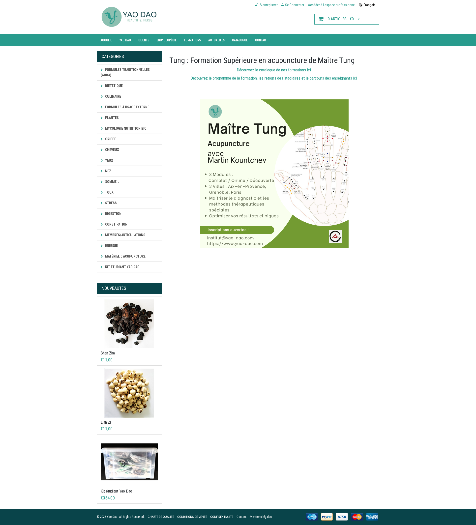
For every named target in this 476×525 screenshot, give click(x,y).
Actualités (216, 39)
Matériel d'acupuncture (125, 256)
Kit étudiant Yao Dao (122, 267)
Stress (110, 203)
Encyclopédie (167, 39)
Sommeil (111, 182)
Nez (107, 171)
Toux (109, 192)
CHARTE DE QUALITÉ (161, 517)
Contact (261, 39)
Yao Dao (125, 39)
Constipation (115, 224)
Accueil (106, 39)
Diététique (113, 86)
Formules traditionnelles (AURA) (125, 72)
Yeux (108, 160)
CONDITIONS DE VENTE (192, 517)
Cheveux (111, 150)
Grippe (110, 139)
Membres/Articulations (124, 235)
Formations (192, 39)
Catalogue (240, 39)
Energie (111, 246)
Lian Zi (106, 422)
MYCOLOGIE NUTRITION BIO (125, 128)
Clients (143, 39)
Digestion (112, 214)
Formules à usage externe (126, 107)
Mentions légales (261, 517)
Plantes (111, 118)
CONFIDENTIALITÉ (221, 517)
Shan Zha (108, 353)
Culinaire (112, 96)
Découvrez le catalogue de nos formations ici (274, 69)
